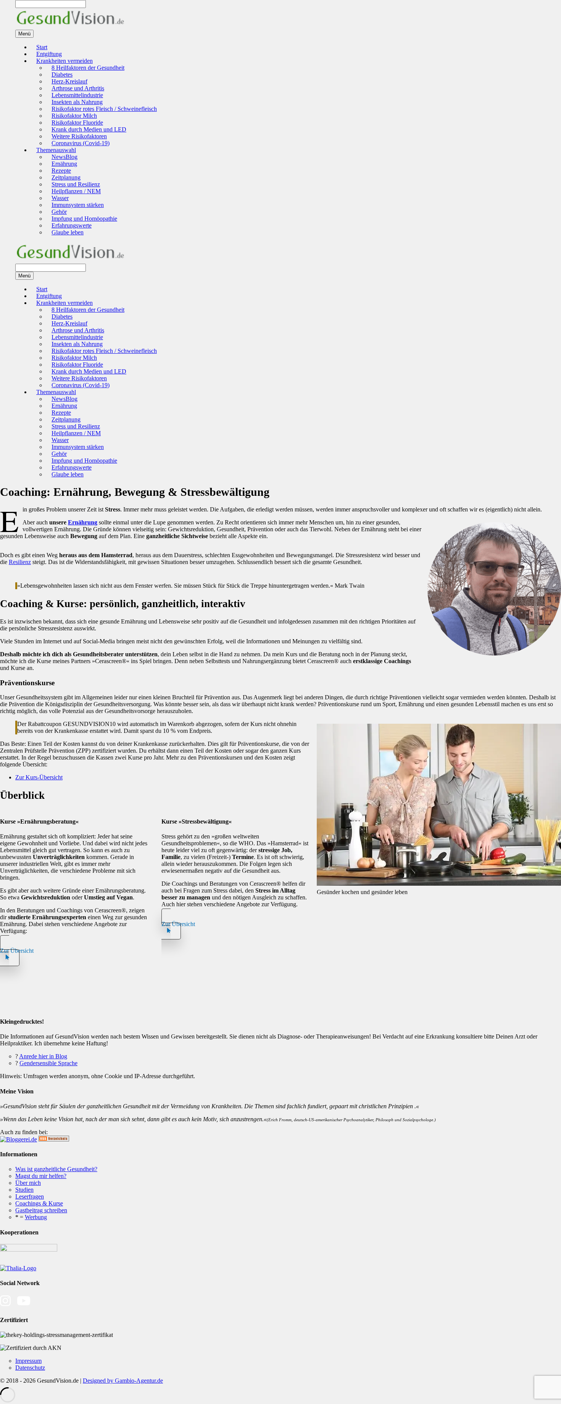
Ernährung (64, 163)
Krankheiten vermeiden (64, 61)
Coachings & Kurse (39, 1203)
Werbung (36, 1217)
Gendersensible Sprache (48, 1063)
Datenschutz (30, 1367)
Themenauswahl (56, 150)
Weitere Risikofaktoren (79, 136)
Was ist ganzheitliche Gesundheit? (56, 1169)
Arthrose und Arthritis (78, 88)
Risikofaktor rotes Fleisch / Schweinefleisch (104, 109)
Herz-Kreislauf (69, 81)
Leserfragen (29, 1196)
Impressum (28, 1361)
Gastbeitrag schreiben (41, 1210)
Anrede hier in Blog (43, 1056)
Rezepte (61, 170)
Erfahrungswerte (72, 225)
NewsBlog (64, 157)
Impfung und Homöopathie (84, 218)
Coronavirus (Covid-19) (81, 143)
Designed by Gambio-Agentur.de (123, 1380)
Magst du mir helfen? (40, 1176)
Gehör (59, 211)
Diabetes (62, 74)
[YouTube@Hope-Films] (24, 1304)
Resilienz (20, 562)
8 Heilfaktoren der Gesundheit (88, 67)
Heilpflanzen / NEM (76, 191)
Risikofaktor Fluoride (77, 122)
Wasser (60, 198)
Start (41, 47)
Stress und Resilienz (76, 184)
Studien (24, 1189)
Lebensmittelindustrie (77, 95)
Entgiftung (49, 54)
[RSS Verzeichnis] (54, 1139)
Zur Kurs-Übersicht (39, 777)
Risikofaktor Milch (74, 115)
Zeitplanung (66, 177)
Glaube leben (68, 232)
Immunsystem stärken (78, 205)
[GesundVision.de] (70, 26)
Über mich (28, 1183)
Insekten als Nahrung (77, 102)
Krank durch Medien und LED (89, 129)
